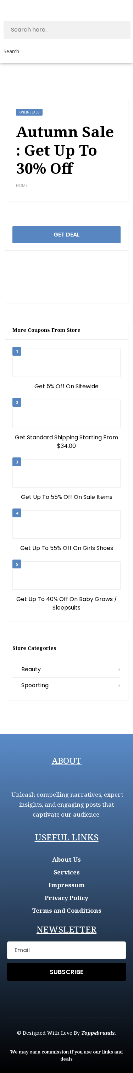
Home (22, 185)
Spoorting (35, 685)
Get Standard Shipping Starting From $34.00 (66, 441)
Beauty (31, 669)
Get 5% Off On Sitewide (66, 386)
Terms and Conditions (66, 910)
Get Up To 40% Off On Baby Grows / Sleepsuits (66, 603)
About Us (66, 859)
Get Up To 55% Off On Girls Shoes (66, 548)
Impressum (67, 885)
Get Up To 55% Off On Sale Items (66, 497)
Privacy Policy (66, 898)
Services (67, 872)
